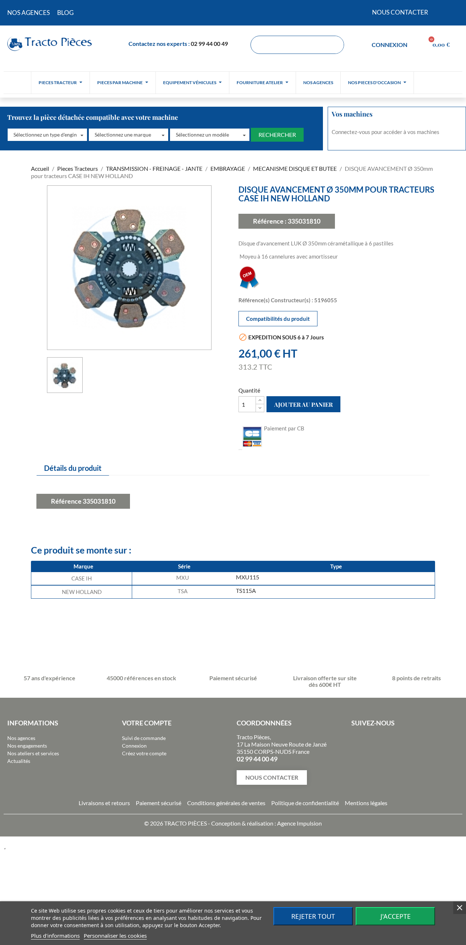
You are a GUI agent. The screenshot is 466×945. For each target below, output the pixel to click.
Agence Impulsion (299, 823)
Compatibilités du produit (278, 318)
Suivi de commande (144, 738)
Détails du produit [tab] (73, 468)
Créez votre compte (144, 753)
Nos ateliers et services (33, 753)
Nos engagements (27, 746)
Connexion (134, 746)
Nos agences (21, 738)
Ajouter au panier (303, 404)
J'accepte (395, 916)
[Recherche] (334, 45)
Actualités (18, 761)
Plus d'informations (55, 935)
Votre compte (146, 723)
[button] (47, 134)
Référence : (270, 221)
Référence (66, 501)
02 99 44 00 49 (209, 43)
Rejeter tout (313, 916)
